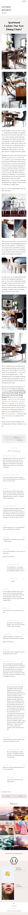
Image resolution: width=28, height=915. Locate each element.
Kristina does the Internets (8, 556)
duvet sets (6, 403)
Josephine (12, 159)
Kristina (5, 549)
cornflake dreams (7, 541)
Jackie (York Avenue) (8, 506)
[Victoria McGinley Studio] (14, 860)
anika (4, 765)
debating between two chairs (14, 157)
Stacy (4, 589)
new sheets (22, 401)
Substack (14, 906)
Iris (4, 525)
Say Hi (14, 908)
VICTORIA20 (17, 407)
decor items (14, 399)
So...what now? (19, 886)
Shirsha (5, 649)
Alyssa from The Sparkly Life (10, 475)
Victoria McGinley (6, 10)
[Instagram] (22, 1)
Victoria (9, 777)
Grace (3, 159)
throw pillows (21, 399)
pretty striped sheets (10, 414)
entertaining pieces (13, 401)
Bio (14, 903)
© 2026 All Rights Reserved (14, 911)
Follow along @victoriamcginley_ (14, 853)
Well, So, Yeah (18, 869)
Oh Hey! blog (6, 634)
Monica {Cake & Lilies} (8, 455)
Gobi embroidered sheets (8, 416)
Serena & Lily (16, 436)
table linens (5, 401)
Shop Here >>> (20, 439)
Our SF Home (18, 18)
